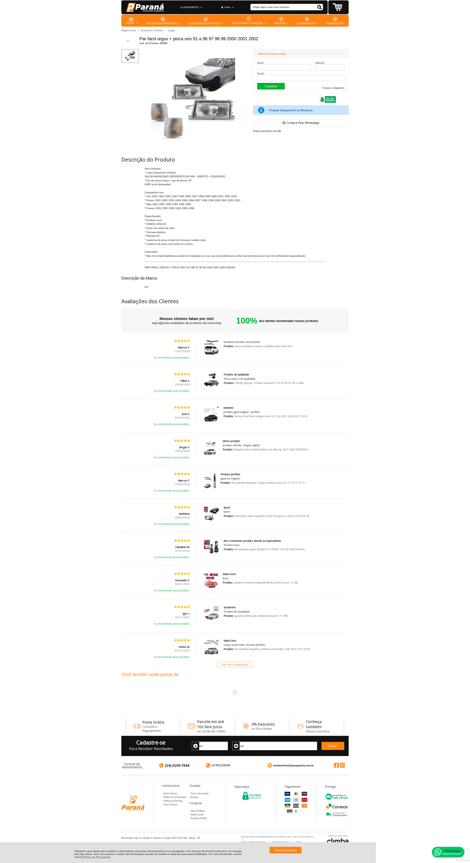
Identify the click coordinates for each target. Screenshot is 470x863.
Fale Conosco (171, 804)
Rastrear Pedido (199, 818)
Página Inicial (128, 30)
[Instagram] (342, 765)
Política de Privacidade (96, 856)
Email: (261, 73)
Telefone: (320, 63)
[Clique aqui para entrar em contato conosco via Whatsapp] (448, 852)
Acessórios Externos (152, 30)
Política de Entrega (173, 801)
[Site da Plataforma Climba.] (338, 840)
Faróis (171, 30)
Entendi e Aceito (286, 850)
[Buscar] (319, 7)
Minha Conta (197, 814)
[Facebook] (336, 765)
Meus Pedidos (198, 811)
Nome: (261, 63)
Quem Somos (170, 793)
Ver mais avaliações (235, 665)
